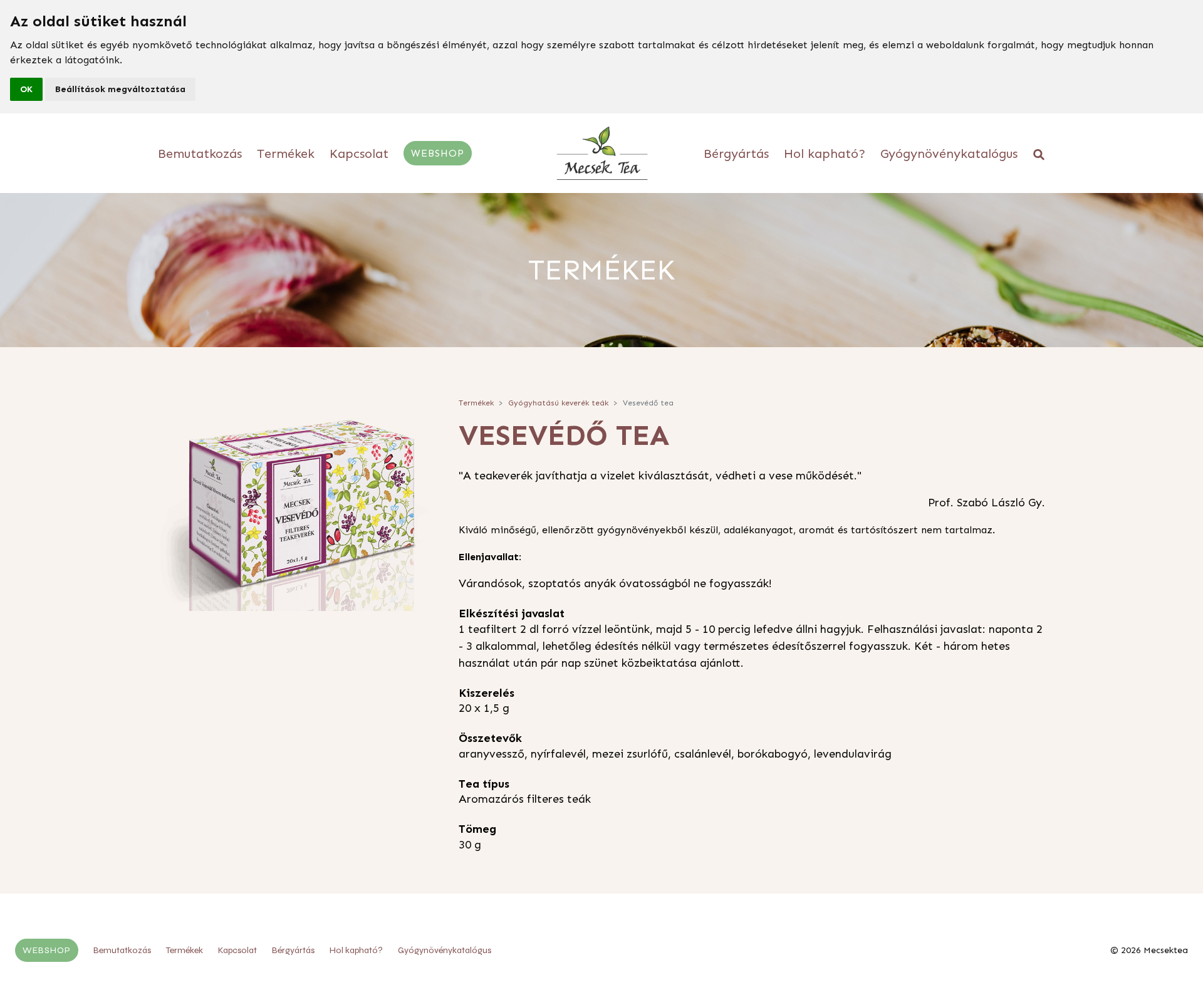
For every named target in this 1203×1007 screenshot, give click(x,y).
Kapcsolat (359, 153)
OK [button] (26, 89)
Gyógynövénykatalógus (949, 153)
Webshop (437, 153)
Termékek (286, 153)
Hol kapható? (824, 153)
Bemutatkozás (200, 153)
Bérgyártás (736, 153)
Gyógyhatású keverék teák (558, 403)
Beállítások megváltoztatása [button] (120, 89)
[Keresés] (1039, 153)
